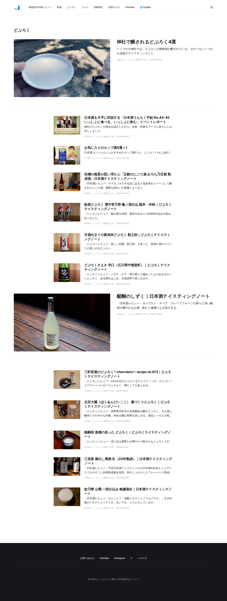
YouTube (129, 7)
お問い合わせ (87, 558)
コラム (84, 7)
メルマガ (142, 558)
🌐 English (145, 7)
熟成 (59, 7)
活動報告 (98, 7)
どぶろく (71, 7)
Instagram (119, 558)
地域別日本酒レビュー (40, 7)
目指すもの (114, 7)
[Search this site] (211, 7)
